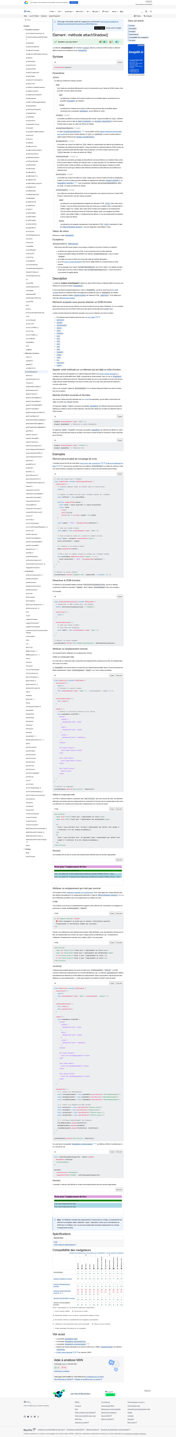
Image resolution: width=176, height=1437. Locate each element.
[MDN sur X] (31, 1417)
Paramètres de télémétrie (74, 1430)
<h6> (58, 349)
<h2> (58, 339)
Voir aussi (132, 40)
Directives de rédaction (109, 1412)
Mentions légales (92, 1430)
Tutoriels (130, 1416)
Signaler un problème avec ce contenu (88, 1379)
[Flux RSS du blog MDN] (38, 1417)
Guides (129, 1412)
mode (86, 399)
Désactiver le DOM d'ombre (66, 580)
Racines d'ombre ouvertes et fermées (71, 395)
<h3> (58, 341)
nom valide (93, 317)
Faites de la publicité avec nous (85, 1416)
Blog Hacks (131, 1422)
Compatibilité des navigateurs (138, 37)
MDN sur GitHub (106, 1419)
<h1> (58, 336)
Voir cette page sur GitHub (63, 1379)
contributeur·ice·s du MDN (95, 1377)
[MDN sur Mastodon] (35, 1417)
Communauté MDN (107, 1406)
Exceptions (58, 239)
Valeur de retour (61, 231)
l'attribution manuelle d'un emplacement (79, 892)
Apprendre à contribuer (61, 1371)
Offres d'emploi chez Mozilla (84, 1412)
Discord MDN (105, 1416)
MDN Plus (78, 1419)
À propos (78, 1406)
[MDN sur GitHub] (25, 1417)
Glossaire (130, 1419)
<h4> (58, 344)
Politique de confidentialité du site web (50, 1430)
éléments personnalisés (67, 298)
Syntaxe (132, 26)
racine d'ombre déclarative (73, 262)
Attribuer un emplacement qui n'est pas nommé (77, 888)
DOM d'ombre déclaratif (66, 1352)
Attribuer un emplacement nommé (70, 648)
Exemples (132, 31)
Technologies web (133, 1406)
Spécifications (133, 34)
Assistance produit (81, 1422)
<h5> (58, 347)
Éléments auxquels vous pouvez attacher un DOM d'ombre (82, 302)
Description (132, 28)
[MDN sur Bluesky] (28, 1417)
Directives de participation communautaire (115, 1430)
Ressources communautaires (111, 1409)
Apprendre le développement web (138, 1409)
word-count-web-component (92, 463)
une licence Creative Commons (135, 1434)
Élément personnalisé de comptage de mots (75, 458)
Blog (121, 11)
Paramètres (58, 73)
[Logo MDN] (27, 1402)
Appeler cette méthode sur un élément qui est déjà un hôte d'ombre (87, 369)
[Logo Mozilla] (29, 1429)
